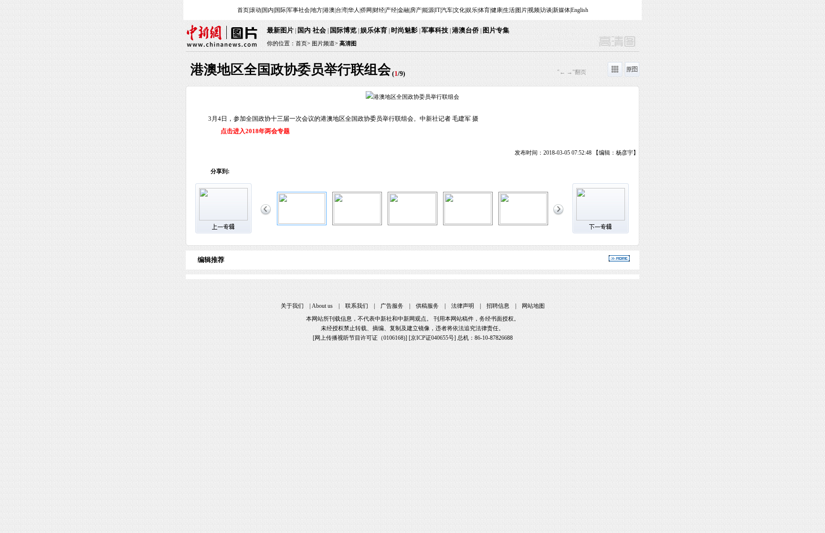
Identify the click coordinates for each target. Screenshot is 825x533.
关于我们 (292, 306)
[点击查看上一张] (299, 122)
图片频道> (325, 43)
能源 (428, 10)
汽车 (447, 10)
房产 (416, 10)
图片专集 (496, 30)
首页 (243, 10)
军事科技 (435, 30)
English (579, 10)
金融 (403, 10)
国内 (268, 10)
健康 (496, 10)
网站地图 (533, 306)
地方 (316, 10)
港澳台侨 (465, 30)
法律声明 (462, 306)
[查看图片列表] (615, 74)
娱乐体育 (373, 30)
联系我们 (356, 306)
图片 (521, 10)
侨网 (366, 10)
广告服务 (392, 306)
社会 (319, 30)
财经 (378, 10)
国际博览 (343, 30)
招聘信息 (498, 306)
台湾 (341, 10)
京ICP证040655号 (432, 337)
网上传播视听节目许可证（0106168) (360, 337)
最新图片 (280, 30)
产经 (391, 10)
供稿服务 (427, 306)
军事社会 (298, 10)
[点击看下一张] (525, 122)
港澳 (329, 10)
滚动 (255, 10)
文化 (459, 10)
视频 (533, 10)
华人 (354, 10)
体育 (484, 10)
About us (322, 306)
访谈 (546, 10)
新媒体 (561, 10)
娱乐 (471, 10)
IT (437, 10)
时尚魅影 (404, 30)
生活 (509, 10)
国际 (280, 10)
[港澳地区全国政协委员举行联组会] (301, 222)
